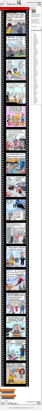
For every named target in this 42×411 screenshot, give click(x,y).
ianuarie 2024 (35, 60)
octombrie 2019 (35, 92)
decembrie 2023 (35, 61)
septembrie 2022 (35, 74)
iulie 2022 (34, 76)
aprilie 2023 (35, 68)
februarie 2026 (35, 39)
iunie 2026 (34, 35)
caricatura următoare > (7, 395)
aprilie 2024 (35, 58)
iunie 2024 (34, 56)
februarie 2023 (35, 70)
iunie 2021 (34, 81)
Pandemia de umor (5, 9)
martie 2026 (35, 38)
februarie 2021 (35, 83)
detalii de (34, 26)
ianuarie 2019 (35, 98)
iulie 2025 (34, 45)
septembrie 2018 (35, 101)
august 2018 (35, 102)
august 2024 (35, 54)
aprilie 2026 (35, 37)
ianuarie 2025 (35, 50)
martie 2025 (35, 48)
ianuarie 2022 (35, 79)
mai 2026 (34, 36)
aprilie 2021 (35, 82)
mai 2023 (34, 67)
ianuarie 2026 (35, 40)
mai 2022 (34, 78)
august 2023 (35, 65)
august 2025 (35, 44)
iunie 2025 (34, 46)
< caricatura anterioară (6, 390)
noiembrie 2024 (35, 52)
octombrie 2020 (35, 86)
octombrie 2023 (35, 63)
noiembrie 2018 (35, 99)
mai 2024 (34, 57)
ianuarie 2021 (35, 84)
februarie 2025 (35, 49)
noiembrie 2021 (35, 80)
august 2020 (35, 88)
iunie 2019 (34, 95)
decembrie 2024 (35, 51)
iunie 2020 (34, 90)
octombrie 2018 (35, 100)
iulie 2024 (34, 55)
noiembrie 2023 (35, 62)
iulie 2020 (34, 89)
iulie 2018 (34, 103)
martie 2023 (35, 69)
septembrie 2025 (35, 43)
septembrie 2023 (35, 64)
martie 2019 (35, 97)
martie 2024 (35, 59)
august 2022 (35, 75)
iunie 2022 (34, 77)
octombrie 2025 (35, 42)
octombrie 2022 (35, 73)
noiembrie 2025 (35, 41)
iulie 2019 (34, 94)
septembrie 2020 (35, 87)
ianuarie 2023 (35, 71)
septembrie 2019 (35, 93)
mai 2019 (34, 96)
